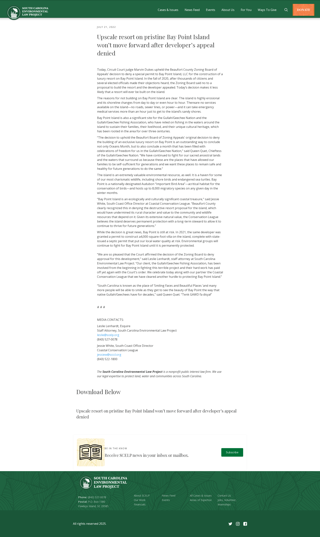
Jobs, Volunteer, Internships (227, 502)
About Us (227, 10)
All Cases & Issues (201, 495)
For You (246, 10)
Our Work (139, 500)
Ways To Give (267, 10)
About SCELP (142, 495)
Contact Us (224, 495)
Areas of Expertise (201, 500)
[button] (168, 10)
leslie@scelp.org (108, 335)
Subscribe (232, 452)
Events (210, 10)
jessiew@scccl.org (109, 355)
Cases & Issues (168, 10)
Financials (140, 504)
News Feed (192, 10)
